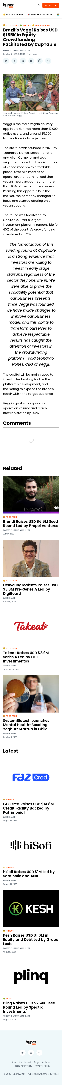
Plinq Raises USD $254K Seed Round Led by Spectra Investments (29, 1007)
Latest (27, 1062)
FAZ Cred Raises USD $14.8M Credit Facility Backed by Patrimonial (28, 808)
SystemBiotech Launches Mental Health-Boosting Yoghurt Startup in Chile (26, 724)
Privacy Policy (42, 1065)
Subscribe (51, 5)
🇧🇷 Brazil (24, 25)
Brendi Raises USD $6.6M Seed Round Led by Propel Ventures (30, 523)
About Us (17, 1062)
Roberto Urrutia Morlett (16, 50)
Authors (46, 1062)
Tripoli (55, 1073)
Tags (36, 1062)
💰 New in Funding (13, 14)
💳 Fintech (8, 799)
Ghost (46, 1073)
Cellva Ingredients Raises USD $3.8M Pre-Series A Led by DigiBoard (30, 589)
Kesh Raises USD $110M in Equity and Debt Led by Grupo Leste (30, 939)
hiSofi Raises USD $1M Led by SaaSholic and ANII (29, 873)
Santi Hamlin (9, 598)
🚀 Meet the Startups (40, 14)
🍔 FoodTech (10, 25)
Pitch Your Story (23, 1065)
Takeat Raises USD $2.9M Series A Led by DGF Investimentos (26, 657)
